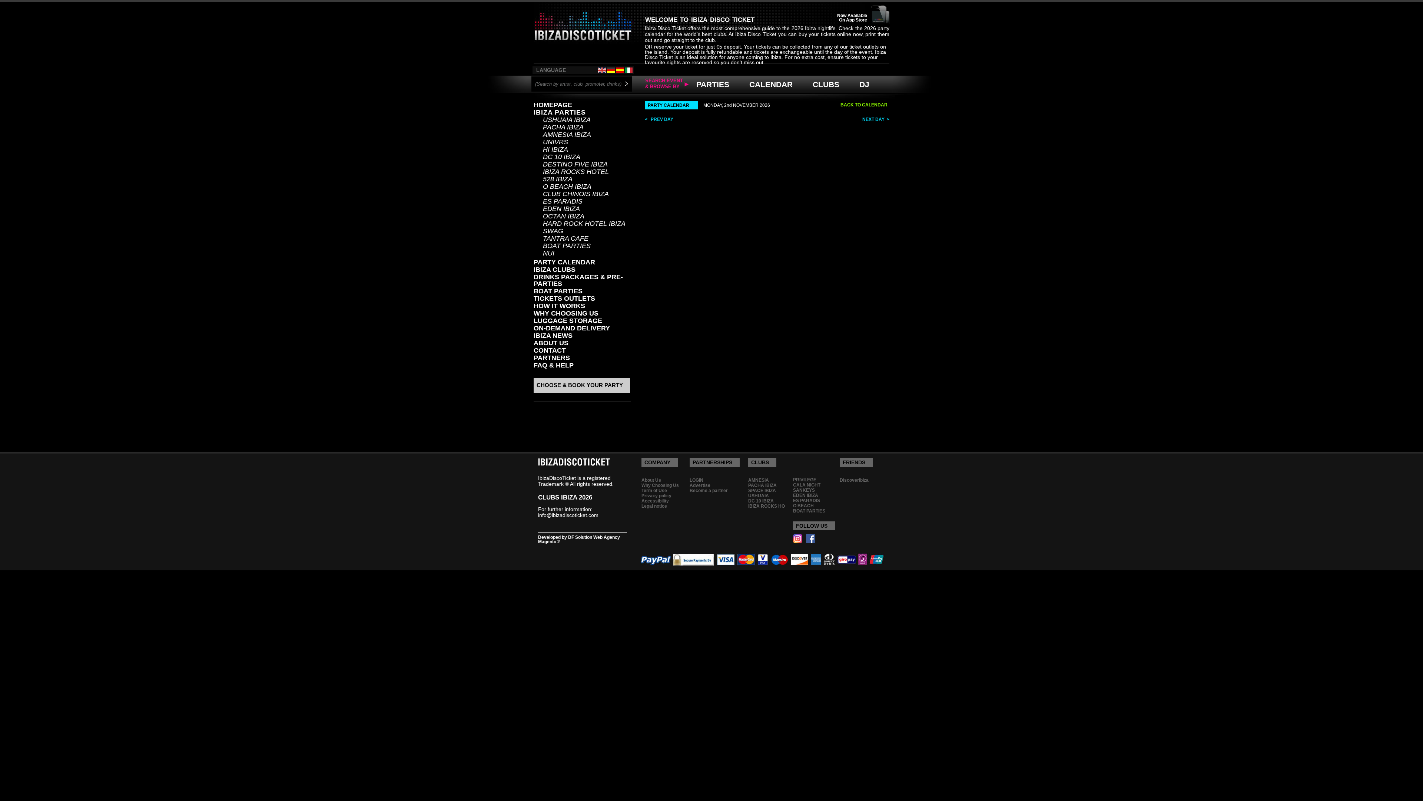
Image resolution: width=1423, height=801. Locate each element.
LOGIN (696, 480)
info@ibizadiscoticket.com (568, 515)
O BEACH (803, 505)
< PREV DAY (659, 119)
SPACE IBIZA (762, 490)
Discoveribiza (854, 480)
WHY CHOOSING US (566, 313)
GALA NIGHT (806, 485)
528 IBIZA (558, 179)
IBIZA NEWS (553, 335)
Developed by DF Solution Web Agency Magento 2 (579, 539)
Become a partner (709, 490)
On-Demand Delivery (572, 328)
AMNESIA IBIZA (567, 134)
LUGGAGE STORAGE (568, 320)
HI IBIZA (555, 149)
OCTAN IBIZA (563, 216)
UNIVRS (555, 142)
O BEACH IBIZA (567, 186)
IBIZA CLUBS (554, 269)
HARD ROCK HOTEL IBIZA (584, 223)
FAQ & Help (554, 365)
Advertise (700, 485)
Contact (550, 350)
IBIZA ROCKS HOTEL (576, 171)
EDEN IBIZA (561, 208)
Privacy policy (656, 495)
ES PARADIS (563, 201)
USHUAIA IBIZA (567, 119)
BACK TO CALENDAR (864, 105)
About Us (551, 343)
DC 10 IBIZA (561, 157)
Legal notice (654, 506)
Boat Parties (558, 291)
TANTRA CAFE (565, 238)
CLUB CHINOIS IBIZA (576, 194)
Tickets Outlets (564, 298)
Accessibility (655, 501)
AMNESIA (758, 480)
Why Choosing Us (660, 485)
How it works (559, 306)
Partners (552, 358)
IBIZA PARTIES (560, 112)
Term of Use (654, 490)
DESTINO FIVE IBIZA (575, 164)
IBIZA (699, 19)
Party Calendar (564, 262)
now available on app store (852, 17)
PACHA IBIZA (563, 127)
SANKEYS (804, 490)
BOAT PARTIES (567, 246)
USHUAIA (758, 495)
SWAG (553, 231)
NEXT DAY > (875, 119)
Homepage (553, 105)
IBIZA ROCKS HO (766, 506)
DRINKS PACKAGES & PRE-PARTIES (578, 280)
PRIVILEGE (804, 479)
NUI (548, 253)
